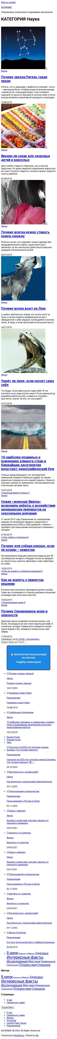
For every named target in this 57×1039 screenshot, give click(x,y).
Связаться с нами (16, 1002)
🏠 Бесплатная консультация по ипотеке (29, 658)
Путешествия (28, 964)
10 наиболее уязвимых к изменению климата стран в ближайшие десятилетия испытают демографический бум (27, 463)
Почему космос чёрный (19, 683)
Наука (4, 71)
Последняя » (33, 639)
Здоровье (41, 953)
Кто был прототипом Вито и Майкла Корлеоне (30, 942)
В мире (12, 953)
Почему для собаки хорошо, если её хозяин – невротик (27, 548)
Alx (37, 1035)
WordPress (18, 1035)
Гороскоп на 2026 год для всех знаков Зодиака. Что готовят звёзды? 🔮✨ (31, 761)
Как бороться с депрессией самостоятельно (29, 781)
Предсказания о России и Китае (23, 801)
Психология (12, 965)
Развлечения (13, 698)
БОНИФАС (6, 7)
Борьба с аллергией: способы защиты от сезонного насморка (28, 821)
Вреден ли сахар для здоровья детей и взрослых (25, 158)
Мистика (34, 961)
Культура (11, 1020)
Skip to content (8, 2)
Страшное (43, 964)
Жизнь (10, 837)
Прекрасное (48, 961)
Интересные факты (25, 957)
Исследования (17, 961)
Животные (22, 953)
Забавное (31, 953)
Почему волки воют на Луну (23, 308)
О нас (9, 1000)
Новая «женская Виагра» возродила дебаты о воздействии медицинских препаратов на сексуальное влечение (28, 507)
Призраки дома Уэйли (18, 702)
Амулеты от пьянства (18, 842)
